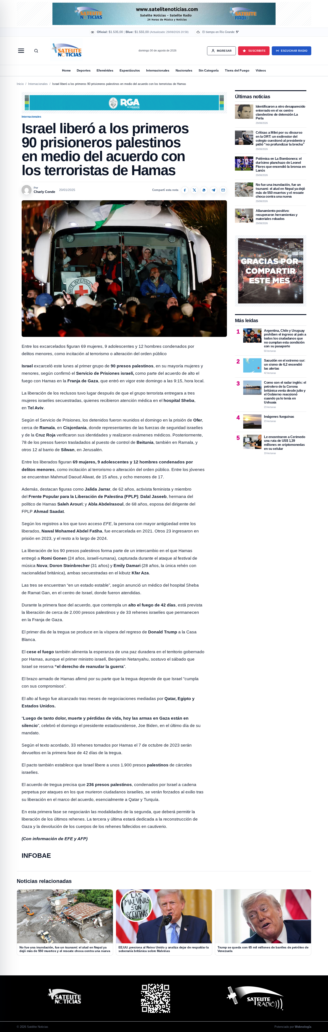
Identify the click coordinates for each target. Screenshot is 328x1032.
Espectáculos (130, 70)
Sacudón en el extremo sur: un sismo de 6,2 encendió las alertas (284, 364)
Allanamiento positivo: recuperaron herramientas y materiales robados (276, 214)
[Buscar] (36, 50)
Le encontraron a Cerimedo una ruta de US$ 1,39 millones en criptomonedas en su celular (284, 442)
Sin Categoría (209, 70)
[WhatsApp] (204, 190)
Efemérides (105, 70)
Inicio (20, 84)
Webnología (303, 1026)
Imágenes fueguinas (279, 416)
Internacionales (157, 70)
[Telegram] (213, 190)
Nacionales (184, 70)
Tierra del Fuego (237, 70)
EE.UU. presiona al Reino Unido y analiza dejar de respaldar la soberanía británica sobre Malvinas (163, 949)
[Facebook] (185, 190)
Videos (261, 70)
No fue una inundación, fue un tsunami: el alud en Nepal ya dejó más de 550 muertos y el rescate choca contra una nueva (280, 190)
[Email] (223, 190)
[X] (194, 190)
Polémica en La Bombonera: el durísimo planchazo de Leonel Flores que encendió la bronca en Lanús (280, 164)
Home (66, 70)
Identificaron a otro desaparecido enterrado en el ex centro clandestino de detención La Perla (280, 112)
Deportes (83, 70)
